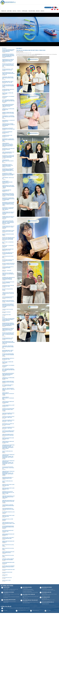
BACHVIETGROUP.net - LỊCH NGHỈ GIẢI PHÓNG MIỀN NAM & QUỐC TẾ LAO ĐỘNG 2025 (8, 116)
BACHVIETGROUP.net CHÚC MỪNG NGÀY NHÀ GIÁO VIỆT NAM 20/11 (8, 149)
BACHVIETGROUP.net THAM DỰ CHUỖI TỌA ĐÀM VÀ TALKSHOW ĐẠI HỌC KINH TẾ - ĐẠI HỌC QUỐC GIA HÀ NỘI (8, 156)
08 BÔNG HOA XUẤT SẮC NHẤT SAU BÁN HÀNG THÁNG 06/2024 (8, 488)
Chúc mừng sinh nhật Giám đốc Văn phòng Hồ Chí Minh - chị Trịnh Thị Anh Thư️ (8, 468)
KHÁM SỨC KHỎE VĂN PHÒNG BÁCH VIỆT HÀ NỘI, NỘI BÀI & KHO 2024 (8, 552)
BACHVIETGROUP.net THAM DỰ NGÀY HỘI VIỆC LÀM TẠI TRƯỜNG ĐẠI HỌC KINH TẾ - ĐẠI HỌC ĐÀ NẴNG (8, 199)
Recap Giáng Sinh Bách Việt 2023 (7, 572)
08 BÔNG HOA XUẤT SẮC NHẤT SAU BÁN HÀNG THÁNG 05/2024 (8, 516)
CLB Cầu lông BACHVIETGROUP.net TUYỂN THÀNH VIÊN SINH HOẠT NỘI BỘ (8, 509)
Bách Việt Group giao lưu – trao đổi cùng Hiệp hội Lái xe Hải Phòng (7, 69)
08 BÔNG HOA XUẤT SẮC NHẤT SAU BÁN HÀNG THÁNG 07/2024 (8, 485)
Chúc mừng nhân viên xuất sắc (7, 577)
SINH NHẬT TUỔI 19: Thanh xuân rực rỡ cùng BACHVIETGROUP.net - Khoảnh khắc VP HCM (8, 217)
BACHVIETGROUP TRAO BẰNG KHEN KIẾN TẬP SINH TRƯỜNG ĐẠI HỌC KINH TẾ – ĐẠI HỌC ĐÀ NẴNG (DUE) (8, 50)
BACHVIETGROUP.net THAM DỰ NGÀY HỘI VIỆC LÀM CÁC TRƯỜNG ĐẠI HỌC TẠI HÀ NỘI (8, 139)
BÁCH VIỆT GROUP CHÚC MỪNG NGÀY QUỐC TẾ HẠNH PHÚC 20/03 (8, 249)
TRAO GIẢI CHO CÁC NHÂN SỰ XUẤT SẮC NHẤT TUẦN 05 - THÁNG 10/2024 (8, 428)
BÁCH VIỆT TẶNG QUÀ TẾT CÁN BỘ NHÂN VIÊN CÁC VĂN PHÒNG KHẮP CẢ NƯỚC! (8, 566)
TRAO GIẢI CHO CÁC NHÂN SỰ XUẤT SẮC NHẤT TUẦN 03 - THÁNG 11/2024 (8, 413)
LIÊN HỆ (42, 10)
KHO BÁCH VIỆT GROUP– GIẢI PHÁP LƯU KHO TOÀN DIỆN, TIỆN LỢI (8, 90)
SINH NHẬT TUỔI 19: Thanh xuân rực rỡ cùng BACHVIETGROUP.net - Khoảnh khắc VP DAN (8, 227)
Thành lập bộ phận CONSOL (6, 314)
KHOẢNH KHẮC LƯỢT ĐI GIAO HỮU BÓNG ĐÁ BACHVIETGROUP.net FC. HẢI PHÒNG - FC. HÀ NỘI (8, 492)
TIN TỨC (19, 10)
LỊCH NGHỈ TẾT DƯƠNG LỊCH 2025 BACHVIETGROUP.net (7, 136)
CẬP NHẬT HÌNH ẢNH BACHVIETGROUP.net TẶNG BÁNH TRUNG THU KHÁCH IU (7, 182)
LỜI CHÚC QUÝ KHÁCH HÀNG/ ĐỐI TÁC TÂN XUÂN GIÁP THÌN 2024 (8, 267)
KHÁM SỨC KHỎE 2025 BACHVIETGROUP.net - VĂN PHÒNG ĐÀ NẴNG (8, 398)
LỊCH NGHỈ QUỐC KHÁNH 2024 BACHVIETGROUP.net (6, 190)
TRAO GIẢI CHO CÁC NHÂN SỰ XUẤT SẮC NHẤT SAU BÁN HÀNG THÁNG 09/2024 (8, 431)
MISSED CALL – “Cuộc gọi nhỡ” (6, 270)
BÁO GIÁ (38, 10)
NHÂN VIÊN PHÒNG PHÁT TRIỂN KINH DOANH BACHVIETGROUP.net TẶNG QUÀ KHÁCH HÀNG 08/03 (8, 124)
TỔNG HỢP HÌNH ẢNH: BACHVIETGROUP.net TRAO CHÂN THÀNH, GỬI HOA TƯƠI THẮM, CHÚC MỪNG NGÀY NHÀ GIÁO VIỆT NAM (7, 144)
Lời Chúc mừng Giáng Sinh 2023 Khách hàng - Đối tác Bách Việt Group (8, 297)
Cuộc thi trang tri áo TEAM (6, 580)
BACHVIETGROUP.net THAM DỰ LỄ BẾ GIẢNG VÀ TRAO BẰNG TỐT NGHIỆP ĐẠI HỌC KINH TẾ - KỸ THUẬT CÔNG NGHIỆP (8, 194)
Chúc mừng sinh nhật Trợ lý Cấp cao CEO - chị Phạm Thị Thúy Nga (7, 385)
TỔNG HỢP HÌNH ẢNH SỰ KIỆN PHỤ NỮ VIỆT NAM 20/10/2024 (8, 442)
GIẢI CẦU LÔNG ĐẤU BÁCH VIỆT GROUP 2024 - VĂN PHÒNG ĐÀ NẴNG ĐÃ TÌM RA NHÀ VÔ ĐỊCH (8, 527)
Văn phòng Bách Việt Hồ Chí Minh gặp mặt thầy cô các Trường (8, 286)
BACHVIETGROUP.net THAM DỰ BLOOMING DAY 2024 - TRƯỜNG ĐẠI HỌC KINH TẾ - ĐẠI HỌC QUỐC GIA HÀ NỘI (8, 174)
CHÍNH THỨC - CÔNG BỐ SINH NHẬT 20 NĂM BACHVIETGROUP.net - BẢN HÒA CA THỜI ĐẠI (8, 389)
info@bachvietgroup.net (35, 610)
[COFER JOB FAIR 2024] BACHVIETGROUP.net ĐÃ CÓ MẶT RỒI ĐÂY (7, 161)
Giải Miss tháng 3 (5, 574)
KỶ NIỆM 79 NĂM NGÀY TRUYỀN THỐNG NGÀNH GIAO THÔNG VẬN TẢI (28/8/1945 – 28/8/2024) (8, 186)
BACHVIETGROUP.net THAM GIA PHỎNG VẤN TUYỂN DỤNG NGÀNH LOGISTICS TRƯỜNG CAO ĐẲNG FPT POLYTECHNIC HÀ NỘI (8, 203)
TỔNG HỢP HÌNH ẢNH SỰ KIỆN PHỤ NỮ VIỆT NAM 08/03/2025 (8, 402)
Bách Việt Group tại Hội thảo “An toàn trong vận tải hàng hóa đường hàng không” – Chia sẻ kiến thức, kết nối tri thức (8, 65)
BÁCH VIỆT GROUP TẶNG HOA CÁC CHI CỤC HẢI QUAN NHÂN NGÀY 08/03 (8, 253)
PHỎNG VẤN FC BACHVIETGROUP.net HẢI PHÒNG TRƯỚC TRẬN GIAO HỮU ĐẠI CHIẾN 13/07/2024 (8, 497)
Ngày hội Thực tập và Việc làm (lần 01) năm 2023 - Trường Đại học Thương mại (8, 301)
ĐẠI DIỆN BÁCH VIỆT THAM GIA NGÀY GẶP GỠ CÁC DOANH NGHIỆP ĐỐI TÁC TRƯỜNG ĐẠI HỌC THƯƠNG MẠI (8, 278)
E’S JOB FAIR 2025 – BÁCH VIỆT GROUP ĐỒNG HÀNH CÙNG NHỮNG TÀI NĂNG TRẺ (8, 78)
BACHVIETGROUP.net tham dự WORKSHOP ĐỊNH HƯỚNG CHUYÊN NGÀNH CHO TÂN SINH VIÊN (7, 165)
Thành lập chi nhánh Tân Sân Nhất (7, 309)
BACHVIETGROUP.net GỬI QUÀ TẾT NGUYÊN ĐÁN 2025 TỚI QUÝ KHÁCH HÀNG (8, 129)
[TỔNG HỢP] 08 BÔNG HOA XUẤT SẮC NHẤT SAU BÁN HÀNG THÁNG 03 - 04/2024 (8, 523)
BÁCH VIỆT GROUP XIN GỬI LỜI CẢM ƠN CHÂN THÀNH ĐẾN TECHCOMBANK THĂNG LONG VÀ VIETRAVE (8, 105)
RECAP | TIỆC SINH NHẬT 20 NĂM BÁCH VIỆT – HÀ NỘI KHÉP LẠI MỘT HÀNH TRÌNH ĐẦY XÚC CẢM (8, 101)
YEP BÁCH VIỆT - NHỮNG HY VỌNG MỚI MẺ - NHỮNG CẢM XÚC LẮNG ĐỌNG (8, 559)
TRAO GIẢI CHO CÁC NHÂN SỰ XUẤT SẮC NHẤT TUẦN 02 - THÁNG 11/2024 (8, 417)
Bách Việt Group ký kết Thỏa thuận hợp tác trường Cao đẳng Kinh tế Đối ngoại (8, 264)
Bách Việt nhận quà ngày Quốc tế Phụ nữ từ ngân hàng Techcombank (8, 260)
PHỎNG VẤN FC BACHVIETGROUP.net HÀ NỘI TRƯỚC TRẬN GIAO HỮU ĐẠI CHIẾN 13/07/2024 (8, 501)
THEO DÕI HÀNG (31, 10)
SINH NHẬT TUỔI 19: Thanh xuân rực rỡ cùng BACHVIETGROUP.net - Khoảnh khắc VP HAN (8, 213)
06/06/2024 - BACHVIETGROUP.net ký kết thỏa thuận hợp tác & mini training (8, 231)
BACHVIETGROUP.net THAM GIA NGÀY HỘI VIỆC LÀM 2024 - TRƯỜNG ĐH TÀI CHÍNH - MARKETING (8, 208)
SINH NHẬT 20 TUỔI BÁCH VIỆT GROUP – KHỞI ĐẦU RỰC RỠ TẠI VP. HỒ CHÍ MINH (8, 113)
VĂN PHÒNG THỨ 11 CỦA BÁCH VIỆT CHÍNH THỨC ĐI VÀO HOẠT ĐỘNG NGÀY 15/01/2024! (8, 274)
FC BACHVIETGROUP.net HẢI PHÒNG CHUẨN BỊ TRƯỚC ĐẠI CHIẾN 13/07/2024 (8, 505)
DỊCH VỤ (14, 10)
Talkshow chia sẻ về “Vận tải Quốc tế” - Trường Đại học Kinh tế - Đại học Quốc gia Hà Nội (8, 293)
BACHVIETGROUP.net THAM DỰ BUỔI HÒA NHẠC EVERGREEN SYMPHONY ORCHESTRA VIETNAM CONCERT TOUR (8, 169)
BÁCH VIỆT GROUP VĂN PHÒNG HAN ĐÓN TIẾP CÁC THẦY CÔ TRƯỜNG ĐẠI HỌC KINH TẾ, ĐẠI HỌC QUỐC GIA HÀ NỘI (8, 238)
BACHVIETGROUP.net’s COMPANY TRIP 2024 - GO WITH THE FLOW (8, 424)
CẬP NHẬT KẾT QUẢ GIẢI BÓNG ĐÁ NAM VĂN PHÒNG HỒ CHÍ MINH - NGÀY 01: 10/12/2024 (8, 409)
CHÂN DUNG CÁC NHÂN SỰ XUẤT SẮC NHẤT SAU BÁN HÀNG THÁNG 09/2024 (7, 435)
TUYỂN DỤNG (24, 10)
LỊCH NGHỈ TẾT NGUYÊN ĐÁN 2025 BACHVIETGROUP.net (7, 132)
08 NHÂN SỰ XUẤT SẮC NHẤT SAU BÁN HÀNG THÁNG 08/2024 (8, 438)
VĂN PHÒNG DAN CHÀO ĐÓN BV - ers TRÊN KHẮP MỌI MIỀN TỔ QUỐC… (7, 478)
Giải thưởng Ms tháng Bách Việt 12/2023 (8, 569)
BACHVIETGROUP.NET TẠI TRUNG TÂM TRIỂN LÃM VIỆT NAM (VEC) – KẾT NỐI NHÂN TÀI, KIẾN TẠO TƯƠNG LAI (8, 60)
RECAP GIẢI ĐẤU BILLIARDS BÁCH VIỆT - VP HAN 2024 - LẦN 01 (8, 531)
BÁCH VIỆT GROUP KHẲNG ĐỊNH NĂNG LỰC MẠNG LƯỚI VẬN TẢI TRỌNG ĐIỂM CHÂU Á (8, 86)
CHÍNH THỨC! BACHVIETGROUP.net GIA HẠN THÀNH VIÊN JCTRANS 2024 (8, 152)
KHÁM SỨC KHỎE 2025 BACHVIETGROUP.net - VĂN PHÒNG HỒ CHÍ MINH (8, 393)
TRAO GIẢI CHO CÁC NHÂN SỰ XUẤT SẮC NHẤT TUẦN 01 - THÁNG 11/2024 (8, 420)
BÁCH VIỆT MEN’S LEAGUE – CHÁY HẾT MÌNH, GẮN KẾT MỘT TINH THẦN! (7, 82)
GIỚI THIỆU (9, 10)
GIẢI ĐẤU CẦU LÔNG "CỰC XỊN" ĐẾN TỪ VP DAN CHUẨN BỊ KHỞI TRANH (8, 538)
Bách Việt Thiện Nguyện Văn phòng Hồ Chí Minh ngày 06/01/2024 (8, 282)
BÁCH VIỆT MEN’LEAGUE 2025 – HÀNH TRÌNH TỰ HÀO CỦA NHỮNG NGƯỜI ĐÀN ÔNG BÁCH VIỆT (8, 73)
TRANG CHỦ (3, 10)
